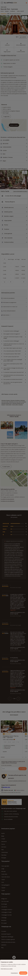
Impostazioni (14, 973)
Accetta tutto (23, 973)
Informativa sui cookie (7, 969)
